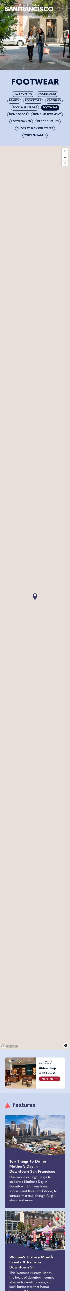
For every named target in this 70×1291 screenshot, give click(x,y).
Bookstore (33, 100)
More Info (47, 1079)
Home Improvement (47, 114)
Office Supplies (48, 121)
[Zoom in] (65, 151)
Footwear (50, 107)
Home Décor (18, 114)
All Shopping (23, 94)
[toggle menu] (63, 8)
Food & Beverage (25, 107)
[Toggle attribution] (65, 1045)
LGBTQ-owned (21, 121)
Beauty (14, 100)
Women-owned (35, 135)
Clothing (54, 100)
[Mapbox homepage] (9, 1046)
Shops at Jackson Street (35, 128)
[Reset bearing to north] (65, 163)
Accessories (47, 94)
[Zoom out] (65, 157)
